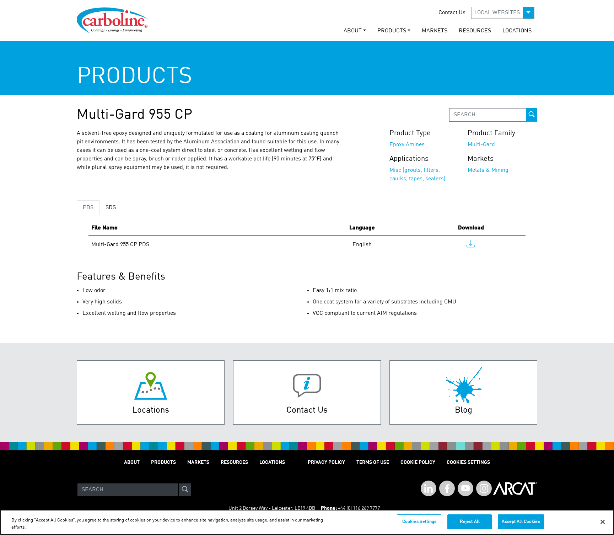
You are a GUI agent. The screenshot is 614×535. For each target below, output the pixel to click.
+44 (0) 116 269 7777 (359, 508)
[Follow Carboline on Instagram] (484, 488)
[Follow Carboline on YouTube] (465, 488)
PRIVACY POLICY (326, 462)
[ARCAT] (515, 490)
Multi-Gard (481, 145)
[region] (307, 522)
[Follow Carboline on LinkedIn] (428, 488)
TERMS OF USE (372, 462)
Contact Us (451, 13)
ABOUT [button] (353, 31)
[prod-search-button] (531, 115)
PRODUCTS (163, 462)
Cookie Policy (417, 462)
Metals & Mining (488, 170)
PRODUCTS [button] (391, 31)
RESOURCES (475, 31)
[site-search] (185, 490)
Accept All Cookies (521, 521)
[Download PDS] (471, 245)
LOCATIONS (517, 31)
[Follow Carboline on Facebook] (447, 488)
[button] (502, 13)
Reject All (470, 521)
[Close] (602, 522)
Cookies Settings (419, 521)
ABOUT (132, 462)
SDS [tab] (111, 208)
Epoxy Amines (407, 145)
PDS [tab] (88, 208)
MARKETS (434, 31)
